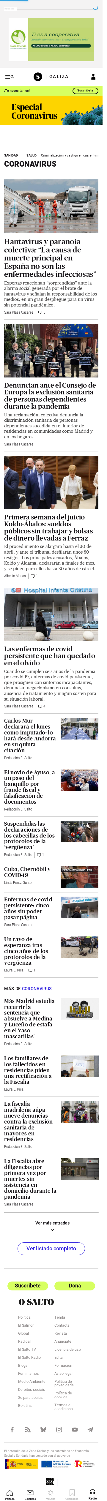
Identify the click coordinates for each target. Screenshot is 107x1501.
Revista (60, 1334)
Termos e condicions (63, 1407)
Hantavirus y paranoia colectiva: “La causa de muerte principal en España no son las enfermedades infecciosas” (50, 257)
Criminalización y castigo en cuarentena (70, 155)
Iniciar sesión (93, 76)
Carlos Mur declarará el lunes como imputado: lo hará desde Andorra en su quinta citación (30, 735)
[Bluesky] (43, 1429)
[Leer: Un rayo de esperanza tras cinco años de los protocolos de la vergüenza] (79, 947)
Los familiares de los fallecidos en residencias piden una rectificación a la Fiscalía (28, 1070)
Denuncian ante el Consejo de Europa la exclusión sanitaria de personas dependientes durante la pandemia (50, 395)
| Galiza (57, 77)
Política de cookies (63, 1395)
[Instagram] (59, 1429)
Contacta (62, 1326)
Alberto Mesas (15, 576)
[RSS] (28, 1429)
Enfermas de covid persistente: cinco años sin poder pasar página (28, 908)
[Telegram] (90, 1429)
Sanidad (11, 155)
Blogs (23, 1366)
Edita (58, 1358)
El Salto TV (27, 1350)
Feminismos (28, 1374)
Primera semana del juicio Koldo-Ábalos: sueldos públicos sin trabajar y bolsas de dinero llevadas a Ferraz (48, 527)
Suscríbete (85, 90)
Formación (63, 1366)
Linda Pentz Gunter (18, 882)
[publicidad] (51, 39)
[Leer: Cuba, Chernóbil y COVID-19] (79, 877)
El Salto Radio (29, 1358)
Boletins (25, 1406)
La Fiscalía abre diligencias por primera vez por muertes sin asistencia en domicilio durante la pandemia (30, 1179)
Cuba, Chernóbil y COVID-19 (27, 872)
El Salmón (26, 1326)
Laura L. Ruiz (13, 970)
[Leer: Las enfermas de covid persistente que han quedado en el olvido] (51, 615)
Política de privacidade (64, 1384)
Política (24, 1318)
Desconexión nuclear (77, 870)
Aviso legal (63, 1374)
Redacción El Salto (18, 758)
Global (23, 1334)
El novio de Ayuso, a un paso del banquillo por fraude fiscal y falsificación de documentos (29, 787)
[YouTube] (75, 1429)
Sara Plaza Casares (18, 312)
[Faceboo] (12, 1429)
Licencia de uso (67, 1350)
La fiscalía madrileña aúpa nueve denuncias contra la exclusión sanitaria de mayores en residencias (28, 1121)
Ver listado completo (51, 1249)
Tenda (59, 1318)
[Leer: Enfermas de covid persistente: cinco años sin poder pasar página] (79, 907)
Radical (24, 1342)
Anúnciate (62, 1342)
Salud (31, 155)
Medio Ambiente (31, 1382)
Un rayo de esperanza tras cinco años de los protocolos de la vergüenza (26, 951)
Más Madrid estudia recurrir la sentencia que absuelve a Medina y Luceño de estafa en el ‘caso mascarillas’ (29, 1018)
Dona (75, 1286)
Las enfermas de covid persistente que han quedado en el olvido (49, 656)
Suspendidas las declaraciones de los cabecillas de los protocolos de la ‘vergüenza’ (29, 835)
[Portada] (39, 76)
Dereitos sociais (31, 1390)
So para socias (30, 1398)
